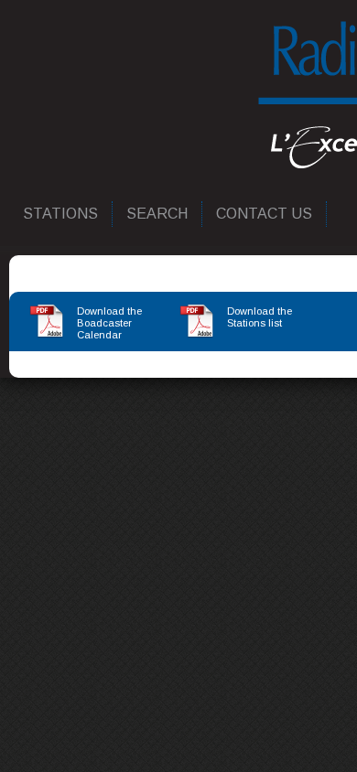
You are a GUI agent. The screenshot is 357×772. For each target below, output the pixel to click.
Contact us (265, 213)
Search (158, 213)
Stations (61, 213)
